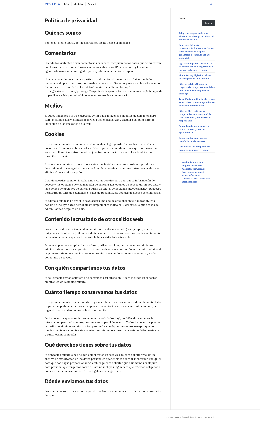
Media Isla (52, 4)
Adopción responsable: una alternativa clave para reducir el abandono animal (196, 36)
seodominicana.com (193, 162)
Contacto (92, 4)
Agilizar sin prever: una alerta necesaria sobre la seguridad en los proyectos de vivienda (196, 66)
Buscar (182, 18)
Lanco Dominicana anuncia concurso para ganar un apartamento (194, 129)
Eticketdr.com (189, 181)
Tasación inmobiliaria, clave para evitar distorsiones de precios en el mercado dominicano (197, 102)
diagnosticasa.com (192, 165)
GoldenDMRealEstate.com (196, 178)
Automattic (210, 417)
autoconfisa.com (191, 175)
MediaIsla (78, 4)
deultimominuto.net (193, 172)
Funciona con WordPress (176, 417)
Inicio (66, 4)
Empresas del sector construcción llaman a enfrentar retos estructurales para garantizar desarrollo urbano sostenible (196, 51)
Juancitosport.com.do (194, 168)
